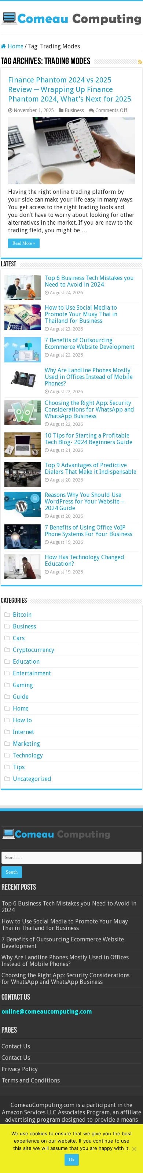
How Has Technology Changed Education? (84, 560)
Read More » (23, 243)
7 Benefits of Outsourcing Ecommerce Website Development (90, 343)
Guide (21, 696)
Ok (71, 1159)
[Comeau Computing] (71, 17)
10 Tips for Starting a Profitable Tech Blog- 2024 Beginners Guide (88, 439)
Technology (28, 755)
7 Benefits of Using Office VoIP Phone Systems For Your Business (88, 531)
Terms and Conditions (30, 1080)
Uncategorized (32, 778)
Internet (23, 731)
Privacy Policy (19, 1069)
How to (22, 720)
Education (26, 661)
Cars (19, 638)
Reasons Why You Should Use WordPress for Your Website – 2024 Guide (84, 501)
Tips (19, 767)
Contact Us (15, 1046)
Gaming (23, 685)
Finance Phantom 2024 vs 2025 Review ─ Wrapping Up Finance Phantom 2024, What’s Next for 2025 (69, 89)
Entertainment (32, 673)
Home (14, 46)
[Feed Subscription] (140, 62)
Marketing (26, 743)
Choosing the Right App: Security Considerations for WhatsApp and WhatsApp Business (89, 409)
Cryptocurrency (33, 649)
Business (74, 110)
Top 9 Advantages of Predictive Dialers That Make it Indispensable (90, 468)
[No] (134, 1148)
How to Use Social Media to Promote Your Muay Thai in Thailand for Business (81, 314)
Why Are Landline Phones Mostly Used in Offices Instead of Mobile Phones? (89, 377)
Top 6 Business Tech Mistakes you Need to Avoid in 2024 (89, 281)
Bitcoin (22, 614)
